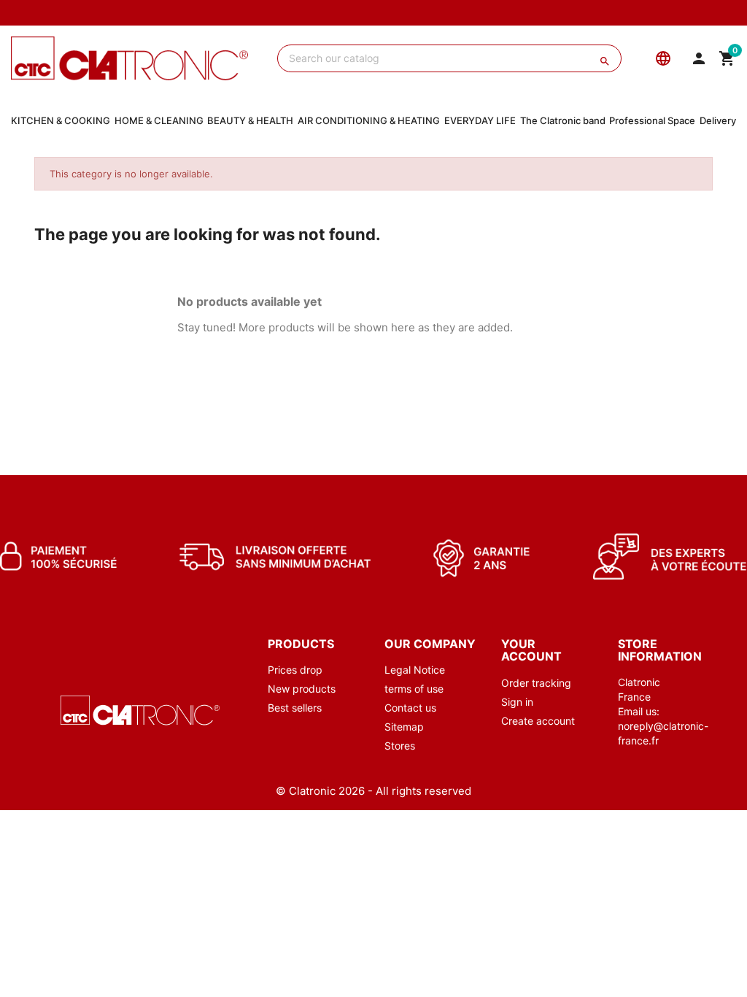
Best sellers (295, 707)
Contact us (410, 707)
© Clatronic (306, 791)
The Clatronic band (562, 120)
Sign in (517, 702)
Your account (531, 650)
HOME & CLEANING (159, 120)
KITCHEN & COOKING (60, 120)
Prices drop (295, 669)
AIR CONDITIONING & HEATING (369, 120)
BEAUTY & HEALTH (250, 120)
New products (302, 688)
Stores (399, 745)
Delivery (718, 120)
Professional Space (652, 120)
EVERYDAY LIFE (480, 120)
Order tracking (536, 683)
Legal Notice (414, 669)
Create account (538, 721)
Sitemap (404, 726)
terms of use (414, 688)
